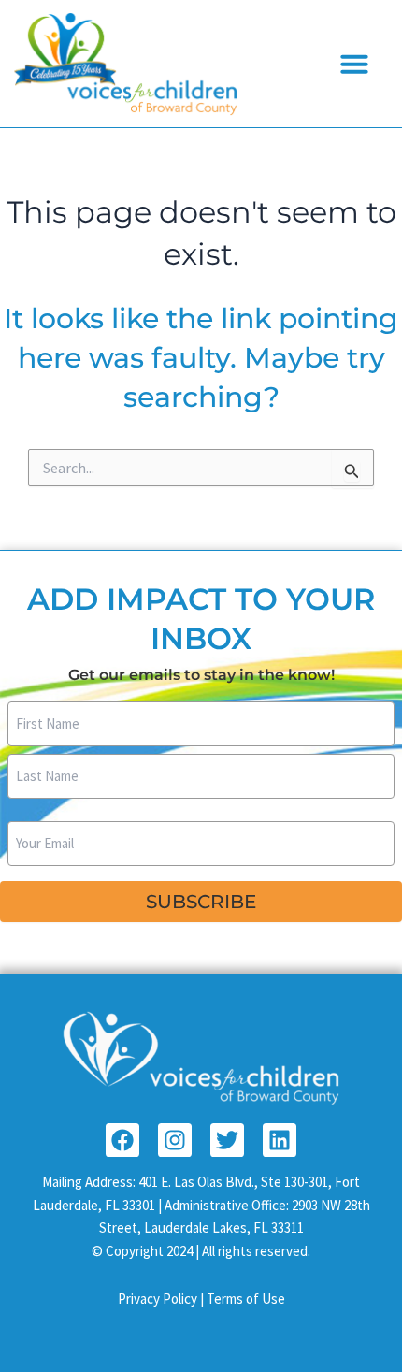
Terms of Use (246, 1298)
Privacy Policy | (162, 1298)
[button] (354, 63)
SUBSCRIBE (201, 901)
